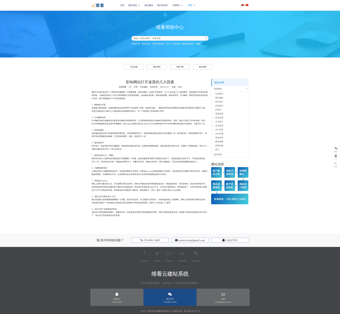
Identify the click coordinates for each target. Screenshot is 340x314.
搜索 (206, 38)
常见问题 (134, 67)
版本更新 (203, 67)
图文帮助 (157, 67)
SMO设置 (219, 134)
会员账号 (219, 94)
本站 (180, 87)
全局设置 (219, 126)
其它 (217, 149)
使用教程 (218, 89)
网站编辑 (219, 98)
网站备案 (219, 142)
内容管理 (219, 118)
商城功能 (219, 146)
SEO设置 (219, 130)
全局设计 (219, 122)
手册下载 (180, 67)
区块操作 (219, 106)
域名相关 (219, 138)
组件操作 (219, 102)
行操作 (218, 110)
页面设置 (219, 114)
